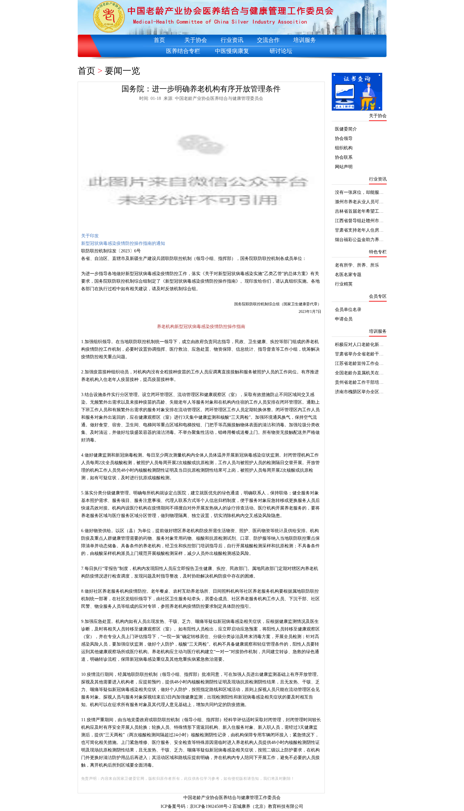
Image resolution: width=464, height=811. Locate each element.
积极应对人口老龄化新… (359, 344)
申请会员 (344, 319)
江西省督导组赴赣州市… (359, 220)
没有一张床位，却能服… (359, 192)
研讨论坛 (281, 51)
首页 (159, 40)
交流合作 (268, 40)
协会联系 (344, 157)
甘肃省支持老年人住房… (359, 230)
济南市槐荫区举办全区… (359, 391)
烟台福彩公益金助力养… (359, 239)
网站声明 (344, 166)
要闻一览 (122, 71)
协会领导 (344, 138)
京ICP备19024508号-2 (210, 806)
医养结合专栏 (183, 51)
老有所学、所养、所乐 (357, 265)
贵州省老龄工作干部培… (359, 382)
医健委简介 (346, 129)
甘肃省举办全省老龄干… (359, 354)
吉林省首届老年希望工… (359, 211)
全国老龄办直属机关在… (359, 373)
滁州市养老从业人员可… (359, 201)
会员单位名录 (348, 309)
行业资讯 (232, 40)
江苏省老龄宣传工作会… (359, 363)
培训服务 (304, 40)
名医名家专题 (348, 274)
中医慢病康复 (232, 51)
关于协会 (195, 40)
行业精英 (344, 284)
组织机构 (344, 148)
